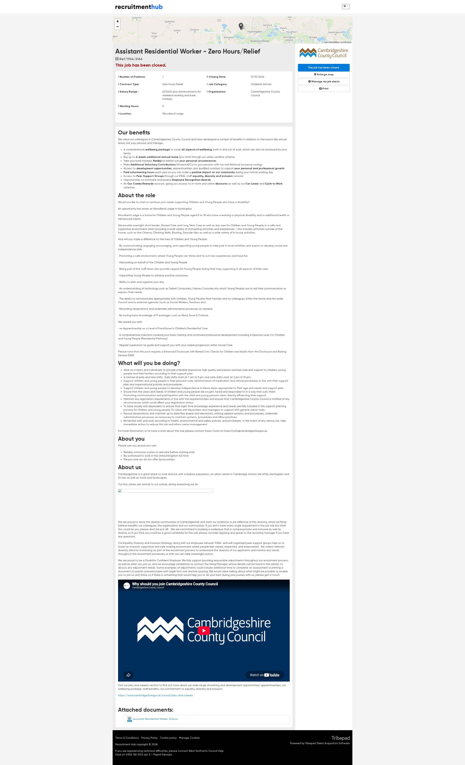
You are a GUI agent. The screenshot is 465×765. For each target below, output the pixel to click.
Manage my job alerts (325, 81)
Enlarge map (324, 74)
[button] (241, 26)
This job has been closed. (324, 67)
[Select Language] (346, 6)
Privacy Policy (149, 737)
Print (325, 88)
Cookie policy (168, 737)
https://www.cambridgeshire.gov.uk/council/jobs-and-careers (155, 695)
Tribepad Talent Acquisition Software (327, 743)
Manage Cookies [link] (189, 737)
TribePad (340, 738)
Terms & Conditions (127, 737)
